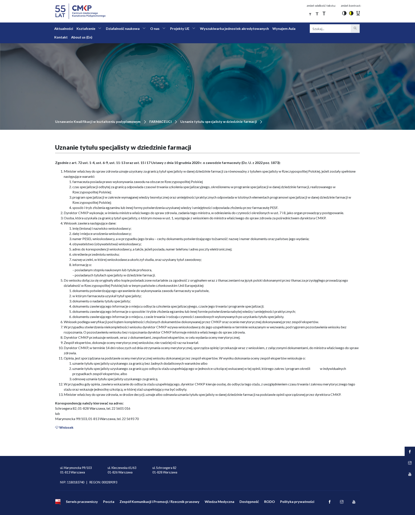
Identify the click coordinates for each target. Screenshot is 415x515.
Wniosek (66, 427)
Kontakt (61, 37)
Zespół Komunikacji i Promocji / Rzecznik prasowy (160, 501)
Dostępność (249, 501)
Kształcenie (86, 28)
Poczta (108, 501)
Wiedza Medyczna (219, 501)
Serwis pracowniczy (82, 501)
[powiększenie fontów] (310, 13)
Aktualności (63, 28)
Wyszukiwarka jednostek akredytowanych (234, 28)
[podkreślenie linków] (358, 13)
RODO (269, 501)
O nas (155, 28)
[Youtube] (354, 502)
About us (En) (81, 37)
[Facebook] (329, 502)
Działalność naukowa (123, 28)
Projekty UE (179, 28)
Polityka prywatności (297, 501)
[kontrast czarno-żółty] (351, 13)
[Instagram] (342, 502)
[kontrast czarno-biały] (344, 13)
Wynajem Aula (283, 28)
